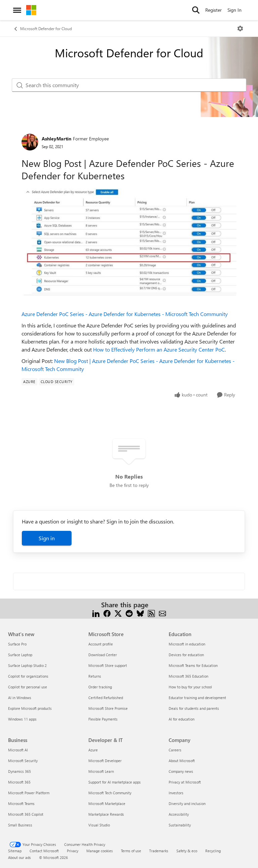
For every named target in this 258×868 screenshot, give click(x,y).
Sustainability (180, 824)
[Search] (196, 10)
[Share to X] (118, 612)
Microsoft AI (18, 749)
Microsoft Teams (21, 803)
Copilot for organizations (28, 676)
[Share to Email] (162, 612)
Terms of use (131, 850)
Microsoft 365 (19, 782)
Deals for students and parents (194, 708)
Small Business (20, 824)
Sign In (234, 10)
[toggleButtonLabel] (240, 28)
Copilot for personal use (27, 686)
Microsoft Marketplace (106, 803)
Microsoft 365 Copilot (25, 814)
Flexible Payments (103, 719)
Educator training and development (197, 697)
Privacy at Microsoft (185, 782)
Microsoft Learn (101, 771)
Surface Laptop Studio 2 (27, 665)
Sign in (47, 538)
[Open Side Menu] (17, 10)
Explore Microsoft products (30, 708)
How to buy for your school (190, 686)
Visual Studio (99, 824)
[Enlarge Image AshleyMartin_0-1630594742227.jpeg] (129, 241)
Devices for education (186, 654)
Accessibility (179, 814)
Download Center (102, 654)
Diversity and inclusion (187, 803)
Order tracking (100, 686)
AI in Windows (19, 697)
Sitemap (15, 850)
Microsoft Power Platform (28, 792)
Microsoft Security (23, 760)
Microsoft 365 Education (188, 676)
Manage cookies (99, 850)
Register (213, 10)
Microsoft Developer (105, 760)
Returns (94, 676)
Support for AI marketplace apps (114, 782)
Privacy (72, 850)
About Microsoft (182, 760)
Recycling (213, 850)
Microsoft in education (187, 643)
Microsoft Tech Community (109, 792)
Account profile (100, 643)
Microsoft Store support (107, 665)
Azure (93, 749)
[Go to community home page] (31, 10)
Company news (181, 771)
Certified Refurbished (105, 697)
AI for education (182, 719)
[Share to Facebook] (107, 612)
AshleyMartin (56, 138)
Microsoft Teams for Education (193, 665)
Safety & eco (186, 850)
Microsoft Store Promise (108, 708)
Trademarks (158, 850)
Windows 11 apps (22, 719)
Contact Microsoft (44, 850)
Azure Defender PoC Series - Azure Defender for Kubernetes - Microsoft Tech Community (125, 313)
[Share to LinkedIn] (95, 612)
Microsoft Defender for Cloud (46, 28)
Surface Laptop (20, 654)
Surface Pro (17, 643)
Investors (176, 792)
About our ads (19, 857)
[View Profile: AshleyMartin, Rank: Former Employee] (30, 142)
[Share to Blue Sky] (140, 612)
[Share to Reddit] (129, 612)
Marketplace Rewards (106, 814)
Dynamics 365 (19, 771)
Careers (175, 749)
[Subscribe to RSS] (151, 612)
